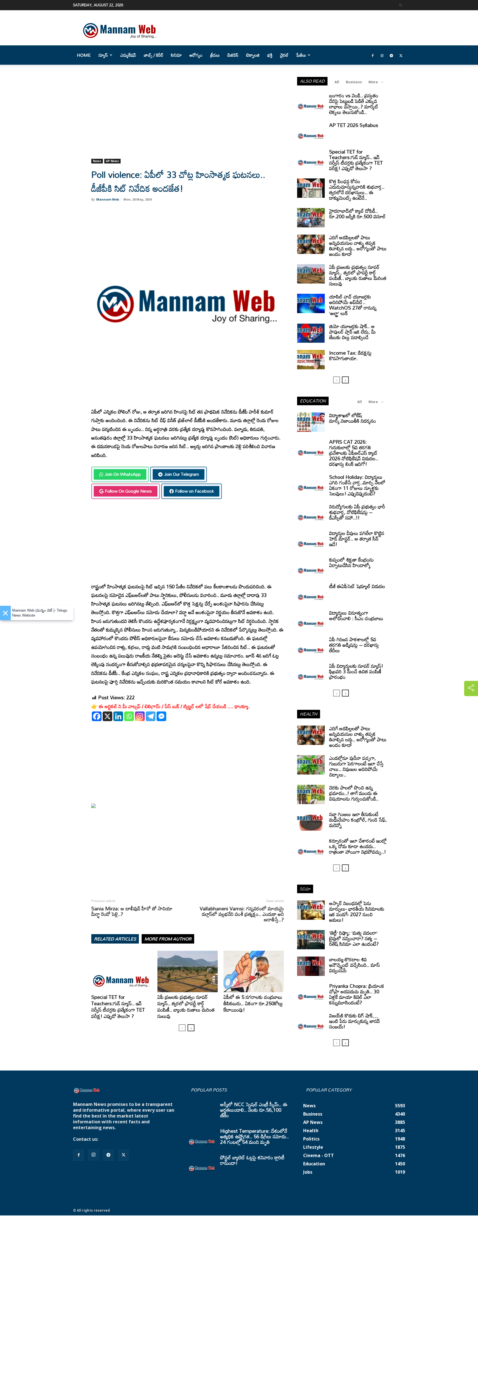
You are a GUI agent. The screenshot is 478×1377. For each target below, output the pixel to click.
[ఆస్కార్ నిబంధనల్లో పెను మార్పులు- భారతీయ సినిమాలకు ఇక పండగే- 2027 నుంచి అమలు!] (311, 910)
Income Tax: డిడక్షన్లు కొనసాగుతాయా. (350, 355)
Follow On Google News (128, 491)
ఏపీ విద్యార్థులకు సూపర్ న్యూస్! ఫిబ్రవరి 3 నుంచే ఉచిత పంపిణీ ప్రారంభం (356, 671)
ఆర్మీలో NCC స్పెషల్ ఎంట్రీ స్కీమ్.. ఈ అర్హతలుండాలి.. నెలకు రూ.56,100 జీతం (253, 1109)
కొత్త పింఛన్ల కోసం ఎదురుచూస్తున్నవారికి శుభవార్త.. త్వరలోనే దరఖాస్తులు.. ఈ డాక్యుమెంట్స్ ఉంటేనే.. (357, 189)
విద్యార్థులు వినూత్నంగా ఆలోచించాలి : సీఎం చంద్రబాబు (356, 615)
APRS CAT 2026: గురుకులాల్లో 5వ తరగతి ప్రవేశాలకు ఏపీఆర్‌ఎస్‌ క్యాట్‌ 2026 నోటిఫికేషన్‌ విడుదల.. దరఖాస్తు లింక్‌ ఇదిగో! (353, 453)
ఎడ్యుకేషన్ (128, 55)
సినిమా (176, 55)
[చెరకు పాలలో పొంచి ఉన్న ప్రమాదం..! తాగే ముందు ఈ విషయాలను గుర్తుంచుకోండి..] (311, 794)
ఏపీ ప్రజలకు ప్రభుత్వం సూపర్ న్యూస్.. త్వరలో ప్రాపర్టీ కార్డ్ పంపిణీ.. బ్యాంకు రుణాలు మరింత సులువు (186, 1006)
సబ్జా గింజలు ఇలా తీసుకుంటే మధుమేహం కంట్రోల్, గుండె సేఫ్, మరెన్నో (358, 819)
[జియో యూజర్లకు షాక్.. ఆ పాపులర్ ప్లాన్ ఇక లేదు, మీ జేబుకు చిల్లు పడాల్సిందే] (311, 333)
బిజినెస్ (232, 55)
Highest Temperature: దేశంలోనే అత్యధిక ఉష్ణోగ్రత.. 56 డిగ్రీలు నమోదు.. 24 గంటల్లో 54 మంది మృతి (254, 1136)
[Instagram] (382, 55)
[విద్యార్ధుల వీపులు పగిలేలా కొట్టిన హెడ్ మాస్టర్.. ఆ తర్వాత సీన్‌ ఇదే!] (311, 540)
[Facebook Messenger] (161, 716)
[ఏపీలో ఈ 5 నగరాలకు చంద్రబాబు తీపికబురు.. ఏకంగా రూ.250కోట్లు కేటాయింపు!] (254, 971)
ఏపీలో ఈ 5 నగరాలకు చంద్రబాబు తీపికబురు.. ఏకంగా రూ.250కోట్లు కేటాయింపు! (253, 1003)
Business (354, 82)
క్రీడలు (215, 55)
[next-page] (191, 1027)
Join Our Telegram (181, 474)
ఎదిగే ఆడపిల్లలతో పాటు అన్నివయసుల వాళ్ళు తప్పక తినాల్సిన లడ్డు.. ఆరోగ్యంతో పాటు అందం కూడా (357, 245)
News (97, 161)
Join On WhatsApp (123, 474)
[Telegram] (391, 55)
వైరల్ (284, 55)
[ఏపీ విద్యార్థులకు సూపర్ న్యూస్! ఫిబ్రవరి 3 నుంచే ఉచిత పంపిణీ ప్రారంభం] (311, 672)
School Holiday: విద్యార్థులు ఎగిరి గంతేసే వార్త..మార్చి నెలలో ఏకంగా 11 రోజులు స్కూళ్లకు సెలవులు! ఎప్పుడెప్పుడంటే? (357, 485)
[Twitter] (401, 55)
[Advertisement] (187, 118)
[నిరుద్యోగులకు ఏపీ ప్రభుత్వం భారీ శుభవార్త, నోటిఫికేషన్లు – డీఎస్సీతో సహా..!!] (311, 513)
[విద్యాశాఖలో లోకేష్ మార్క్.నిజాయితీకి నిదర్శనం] (311, 422)
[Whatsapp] (129, 716)
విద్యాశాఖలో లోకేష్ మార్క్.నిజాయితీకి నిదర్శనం (352, 418)
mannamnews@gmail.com (129, 1139)
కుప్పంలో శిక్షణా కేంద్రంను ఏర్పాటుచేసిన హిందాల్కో (351, 562)
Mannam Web (107, 199)
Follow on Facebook (194, 491)
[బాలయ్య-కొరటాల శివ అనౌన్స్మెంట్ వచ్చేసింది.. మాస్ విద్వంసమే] (311, 966)
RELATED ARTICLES (115, 938)
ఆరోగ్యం (195, 55)
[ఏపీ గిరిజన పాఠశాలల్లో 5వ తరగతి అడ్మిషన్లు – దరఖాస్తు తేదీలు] (311, 646)
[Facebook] (372, 55)
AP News (112, 161)
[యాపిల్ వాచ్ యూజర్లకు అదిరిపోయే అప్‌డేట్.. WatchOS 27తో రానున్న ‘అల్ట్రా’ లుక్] (311, 303)
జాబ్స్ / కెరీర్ (153, 55)
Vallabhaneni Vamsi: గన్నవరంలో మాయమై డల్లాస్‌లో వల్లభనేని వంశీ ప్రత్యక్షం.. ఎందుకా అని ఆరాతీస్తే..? (242, 914)
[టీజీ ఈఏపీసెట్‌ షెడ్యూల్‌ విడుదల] (311, 593)
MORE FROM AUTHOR (167, 938)
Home (84, 55)
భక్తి (269, 55)
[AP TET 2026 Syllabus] (311, 132)
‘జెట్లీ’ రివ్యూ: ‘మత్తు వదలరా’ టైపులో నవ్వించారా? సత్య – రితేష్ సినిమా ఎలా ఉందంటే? (354, 938)
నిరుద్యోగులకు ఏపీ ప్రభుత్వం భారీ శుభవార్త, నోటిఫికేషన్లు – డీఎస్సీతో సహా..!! (357, 512)
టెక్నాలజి (252, 55)
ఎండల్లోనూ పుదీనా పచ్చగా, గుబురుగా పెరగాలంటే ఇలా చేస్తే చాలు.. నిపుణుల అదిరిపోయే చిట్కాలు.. (356, 766)
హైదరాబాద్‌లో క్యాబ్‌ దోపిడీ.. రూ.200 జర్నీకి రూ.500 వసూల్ (357, 213)
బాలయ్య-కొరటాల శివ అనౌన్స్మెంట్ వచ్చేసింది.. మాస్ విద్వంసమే (354, 964)
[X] (107, 716)
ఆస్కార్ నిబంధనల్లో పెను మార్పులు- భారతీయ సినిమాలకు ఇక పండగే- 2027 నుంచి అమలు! (356, 911)
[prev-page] (182, 1027)
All (336, 82)
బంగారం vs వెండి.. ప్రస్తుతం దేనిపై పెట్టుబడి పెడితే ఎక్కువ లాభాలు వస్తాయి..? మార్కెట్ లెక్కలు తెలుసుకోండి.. (353, 103)
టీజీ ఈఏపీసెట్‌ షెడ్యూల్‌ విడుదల (357, 586)
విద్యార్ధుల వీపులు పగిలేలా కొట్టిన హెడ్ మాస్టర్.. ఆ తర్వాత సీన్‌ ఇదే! (356, 538)
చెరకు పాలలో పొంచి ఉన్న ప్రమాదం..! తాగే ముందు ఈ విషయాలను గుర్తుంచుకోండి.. (354, 793)
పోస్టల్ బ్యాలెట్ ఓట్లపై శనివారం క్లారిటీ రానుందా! (252, 1160)
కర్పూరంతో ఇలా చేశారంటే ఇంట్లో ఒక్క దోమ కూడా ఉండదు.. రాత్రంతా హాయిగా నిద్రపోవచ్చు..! (358, 846)
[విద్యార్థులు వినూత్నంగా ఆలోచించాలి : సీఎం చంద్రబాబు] (311, 619)
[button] (401, 5)
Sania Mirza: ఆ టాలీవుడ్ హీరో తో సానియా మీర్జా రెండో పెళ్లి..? (131, 911)
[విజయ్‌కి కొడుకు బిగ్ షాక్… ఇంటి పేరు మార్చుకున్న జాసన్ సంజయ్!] (311, 1022)
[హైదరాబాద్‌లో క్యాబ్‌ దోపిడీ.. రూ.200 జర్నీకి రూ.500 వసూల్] (311, 217)
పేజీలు (301, 55)
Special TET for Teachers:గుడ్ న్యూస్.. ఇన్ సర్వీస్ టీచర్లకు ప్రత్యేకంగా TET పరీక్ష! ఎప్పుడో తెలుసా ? (118, 1006)
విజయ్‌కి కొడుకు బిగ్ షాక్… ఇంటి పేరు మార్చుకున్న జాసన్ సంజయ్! (354, 1021)
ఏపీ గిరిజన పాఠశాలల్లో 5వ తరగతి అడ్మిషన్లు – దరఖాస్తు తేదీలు (354, 644)
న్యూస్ (103, 55)
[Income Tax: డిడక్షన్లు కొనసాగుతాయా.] (311, 359)
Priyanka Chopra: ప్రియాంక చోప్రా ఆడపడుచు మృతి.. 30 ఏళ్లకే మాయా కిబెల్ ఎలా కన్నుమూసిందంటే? (356, 994)
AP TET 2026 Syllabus (353, 125)
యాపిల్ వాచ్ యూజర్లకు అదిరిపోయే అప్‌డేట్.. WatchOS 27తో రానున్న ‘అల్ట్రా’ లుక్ (352, 305)
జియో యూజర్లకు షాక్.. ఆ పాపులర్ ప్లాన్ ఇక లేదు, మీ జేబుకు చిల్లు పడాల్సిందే (352, 331)
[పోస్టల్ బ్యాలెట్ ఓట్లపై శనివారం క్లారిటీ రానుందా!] (202, 1164)
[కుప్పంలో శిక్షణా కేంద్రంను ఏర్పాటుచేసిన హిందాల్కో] (311, 566)
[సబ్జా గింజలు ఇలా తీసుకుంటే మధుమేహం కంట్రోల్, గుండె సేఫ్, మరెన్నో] (311, 821)
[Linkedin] (118, 716)
